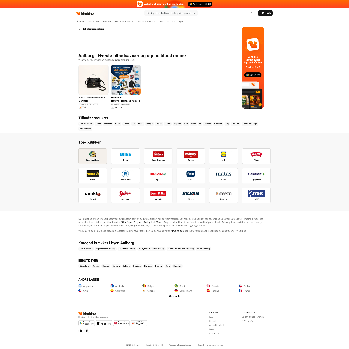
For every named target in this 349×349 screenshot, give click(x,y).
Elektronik (107, 21)
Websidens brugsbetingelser (180, 345)
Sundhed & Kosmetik (146, 21)
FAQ (211, 316)
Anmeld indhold (217, 325)
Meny (159, 222)
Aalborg (116, 266)
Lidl (153, 222)
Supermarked (93, 21)
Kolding (158, 266)
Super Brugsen (134, 222)
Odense (105, 266)
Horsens (148, 266)
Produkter (171, 21)
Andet (161, 21)
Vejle (168, 266)
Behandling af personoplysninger (210, 345)
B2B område (248, 321)
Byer (181, 21)
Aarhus (96, 266)
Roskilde (177, 266)
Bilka (123, 222)
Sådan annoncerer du (253, 316)
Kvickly (146, 222)
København (84, 266)
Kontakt (213, 321)
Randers (137, 266)
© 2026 (133, 345)
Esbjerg (126, 266)
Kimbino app (177, 230)
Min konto (266, 13)
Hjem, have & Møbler (123, 21)
